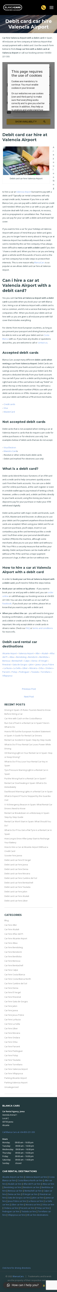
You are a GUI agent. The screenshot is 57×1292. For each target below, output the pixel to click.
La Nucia (8, 668)
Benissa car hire (15, 1190)
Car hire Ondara (12, 1037)
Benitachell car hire (33, 1190)
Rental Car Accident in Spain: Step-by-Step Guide (27, 740)
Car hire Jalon (10, 1006)
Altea (12, 657)
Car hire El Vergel (12, 992)
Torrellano (46, 671)
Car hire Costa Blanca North (17, 978)
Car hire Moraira (12, 1033)
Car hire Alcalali (11, 929)
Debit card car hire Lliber (16, 900)
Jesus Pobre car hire (17, 1201)
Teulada (35, 671)
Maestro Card (10, 451)
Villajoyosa (7, 675)
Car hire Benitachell (13, 965)
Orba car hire (48, 1204)
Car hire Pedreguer (13, 1051)
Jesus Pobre (48, 664)
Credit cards (9, 404)
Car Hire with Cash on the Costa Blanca (23, 718)
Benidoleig (21, 657)
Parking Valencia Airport (15, 1082)
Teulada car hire (28, 1211)
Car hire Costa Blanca (14, 974)
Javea (38, 664)
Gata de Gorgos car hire (19, 1197)
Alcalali (45, 653)
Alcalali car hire (14, 1184)
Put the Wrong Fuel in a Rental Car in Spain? (25, 778)
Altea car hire (48, 1184)
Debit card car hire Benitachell (18, 882)
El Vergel (43, 660)
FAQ (28, 628)
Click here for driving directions (16, 1268)
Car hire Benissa (12, 960)
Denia (34, 660)
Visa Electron (10, 447)
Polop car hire (42, 1208)
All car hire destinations (37, 1215)
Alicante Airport (9, 653)
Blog (6, 920)
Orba (41, 668)
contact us (43, 342)
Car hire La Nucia (12, 1019)
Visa (6, 408)
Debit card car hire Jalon (15, 891)
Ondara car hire (11, 1208)
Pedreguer (24, 671)
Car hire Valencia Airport (16, 1069)
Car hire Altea (10, 943)
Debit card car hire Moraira (17, 873)
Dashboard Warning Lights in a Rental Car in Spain (28, 791)
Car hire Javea (11, 1010)
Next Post (29, 696)
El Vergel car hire (30, 1194)
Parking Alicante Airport (15, 1078)
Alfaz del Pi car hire (31, 1184)
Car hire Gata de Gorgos (16, 1001)
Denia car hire (14, 1194)
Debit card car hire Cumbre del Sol (20, 878)
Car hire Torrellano (13, 1064)
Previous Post (29, 688)
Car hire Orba (10, 1041)
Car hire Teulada (12, 1060)
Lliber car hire (17, 1204)
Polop (14, 671)
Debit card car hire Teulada (17, 887)
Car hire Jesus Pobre (14, 1015)
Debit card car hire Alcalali (16, 896)
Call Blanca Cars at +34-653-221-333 (18, 1132)
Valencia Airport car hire (36, 1177)
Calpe (27, 660)
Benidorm (33, 657)
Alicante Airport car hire (12, 1177)
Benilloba (43, 657)
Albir (37, 653)
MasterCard (9, 411)
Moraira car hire (33, 1204)
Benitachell (17, 660)
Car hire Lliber (11, 1028)
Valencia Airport (23, 191)
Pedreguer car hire (10, 1211)
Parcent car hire (27, 1208)
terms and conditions (43, 628)
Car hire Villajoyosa (13, 1073)
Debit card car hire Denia (16, 869)
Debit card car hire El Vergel (17, 860)
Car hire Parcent (12, 1046)
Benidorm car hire (31, 1187)
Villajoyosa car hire (16, 1215)
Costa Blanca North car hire (30, 1180)
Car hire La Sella (12, 1023)
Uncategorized (11, 1087)
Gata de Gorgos (20, 664)
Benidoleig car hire (12, 1187)
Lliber (25, 668)
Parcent (6, 671)
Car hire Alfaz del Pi (13, 933)
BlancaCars (39, 262)
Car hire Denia (11, 988)
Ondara (49, 668)
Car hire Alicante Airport (15, 938)
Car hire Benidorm (13, 951)
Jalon (31, 664)
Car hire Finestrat (12, 996)
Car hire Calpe (11, 970)
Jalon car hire (38, 1197)
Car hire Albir (10, 925)
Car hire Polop (11, 1055)
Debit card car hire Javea (16, 864)
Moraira (33, 668)
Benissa (6, 660)
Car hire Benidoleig (13, 947)
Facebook (7, 603)
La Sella (17, 668)
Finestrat (6, 664)
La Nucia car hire (35, 1201)
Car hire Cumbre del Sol (15, 983)
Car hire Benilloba (13, 956)
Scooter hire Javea (13, 855)
